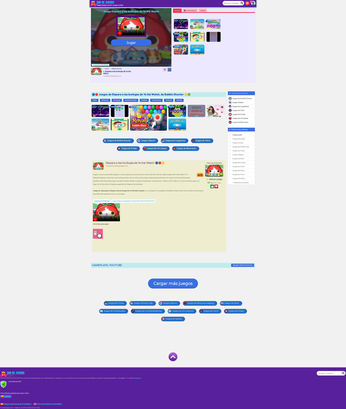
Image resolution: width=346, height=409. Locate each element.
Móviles (179, 100)
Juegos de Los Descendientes (148, 311)
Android (169, 100)
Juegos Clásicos (237, 102)
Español (7, 396)
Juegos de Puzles (238, 114)
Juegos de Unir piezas (240, 118)
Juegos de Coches (238, 162)
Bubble (144, 100)
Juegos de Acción (238, 166)
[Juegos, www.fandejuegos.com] (102, 3)
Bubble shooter (131, 100)
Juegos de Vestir (238, 159)
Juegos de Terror (238, 174)
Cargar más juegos (173, 283)
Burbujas (116, 100)
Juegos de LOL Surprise (182, 311)
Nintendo (105, 100)
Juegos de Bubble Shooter (242, 98)
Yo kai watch (156, 100)
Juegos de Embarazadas (114, 311)
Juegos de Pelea (238, 170)
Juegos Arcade (237, 143)
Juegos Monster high (143, 303)
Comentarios (190, 11)
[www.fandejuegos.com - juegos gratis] (12, 374)
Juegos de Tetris (238, 110)
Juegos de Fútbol (238, 139)
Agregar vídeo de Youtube (242, 265)
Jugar (131, 43)
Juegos (177, 11)
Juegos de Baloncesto (240, 122)
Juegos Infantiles (238, 178)
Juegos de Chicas (238, 151)
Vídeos (203, 11)
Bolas (95, 100)
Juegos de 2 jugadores (240, 106)
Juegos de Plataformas (240, 147)
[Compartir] (169, 69)
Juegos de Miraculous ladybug (200, 303)
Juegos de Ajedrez (174, 319)
